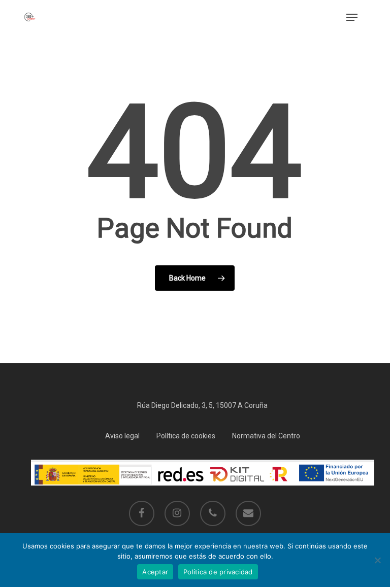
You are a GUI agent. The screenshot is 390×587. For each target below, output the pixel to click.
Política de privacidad (218, 572)
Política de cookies (185, 436)
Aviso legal (122, 436)
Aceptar (155, 572)
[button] (352, 17)
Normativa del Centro (266, 436)
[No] (377, 560)
